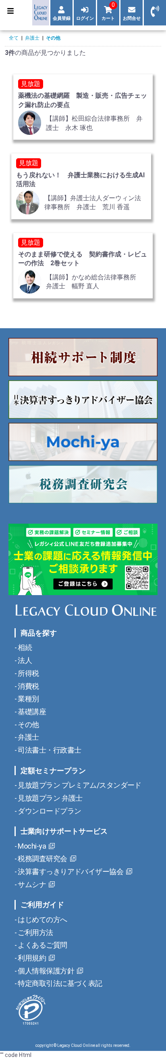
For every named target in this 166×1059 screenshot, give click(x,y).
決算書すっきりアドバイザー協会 (70, 871)
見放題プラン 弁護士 (50, 798)
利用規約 (31, 958)
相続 (24, 647)
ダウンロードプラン (49, 811)
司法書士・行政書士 (49, 750)
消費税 (28, 686)
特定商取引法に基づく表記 (59, 983)
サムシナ (31, 884)
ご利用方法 (35, 932)
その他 (53, 38)
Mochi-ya (31, 846)
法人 (24, 660)
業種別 (28, 698)
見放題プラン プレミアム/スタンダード (79, 785)
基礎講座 (31, 711)
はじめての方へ (42, 919)
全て (14, 38)
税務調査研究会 (42, 858)
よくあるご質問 (42, 945)
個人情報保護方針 (45, 971)
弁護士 (32, 38)
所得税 (28, 673)
